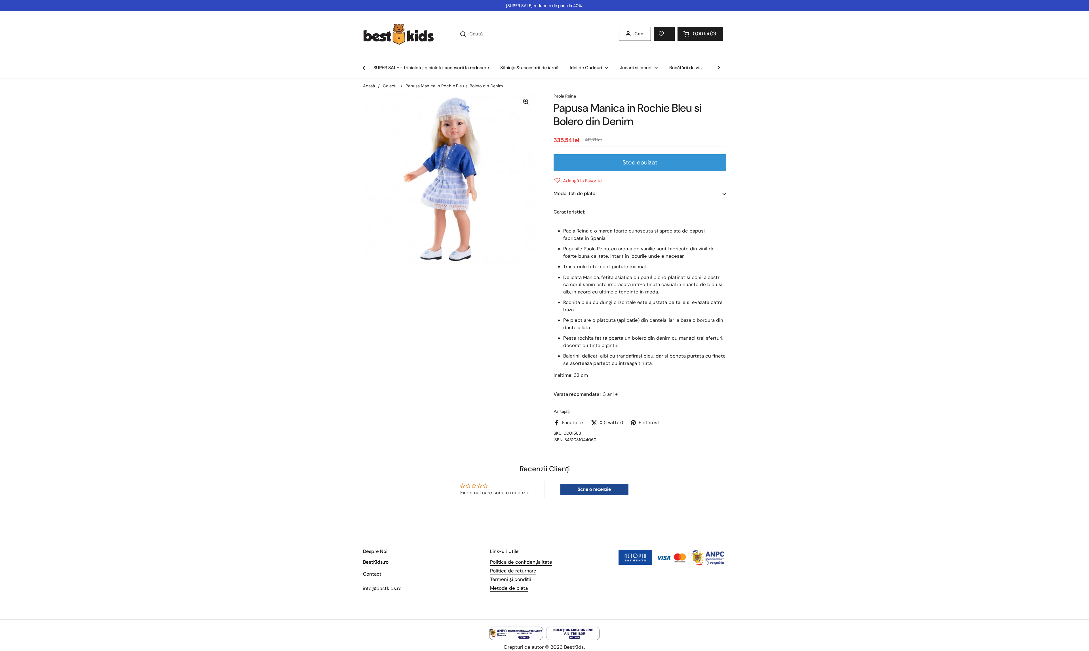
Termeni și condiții (510, 579)
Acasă (369, 86)
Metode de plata (509, 588)
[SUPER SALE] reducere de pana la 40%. (544, 5)
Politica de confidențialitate (521, 562)
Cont (639, 34)
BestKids (574, 647)
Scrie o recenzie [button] (594, 489)
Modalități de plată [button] (574, 193)
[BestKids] (402, 34)
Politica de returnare (513, 571)
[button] (700, 34)
